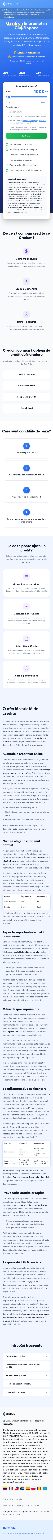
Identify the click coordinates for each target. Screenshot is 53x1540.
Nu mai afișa (9, 17)
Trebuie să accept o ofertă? (18, 1384)
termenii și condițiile (30, 121)
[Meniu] (47, 4)
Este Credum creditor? (16, 1356)
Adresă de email (13, 107)
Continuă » (26, 136)
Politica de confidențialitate (16, 1505)
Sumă (8, 91)
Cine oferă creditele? (15, 1392)
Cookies (35, 1505)
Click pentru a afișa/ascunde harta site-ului (23, 1533)
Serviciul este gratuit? (16, 1375)
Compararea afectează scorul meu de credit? (23, 1365)
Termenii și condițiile (13, 1499)
